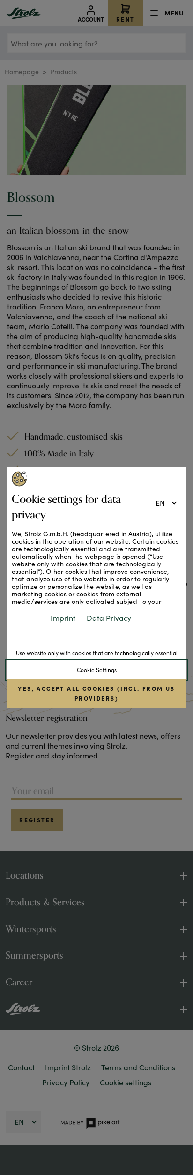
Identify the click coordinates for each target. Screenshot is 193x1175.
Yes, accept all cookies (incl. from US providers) (96, 693)
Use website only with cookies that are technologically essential (97, 653)
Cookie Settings (97, 669)
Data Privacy (109, 618)
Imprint (63, 618)
